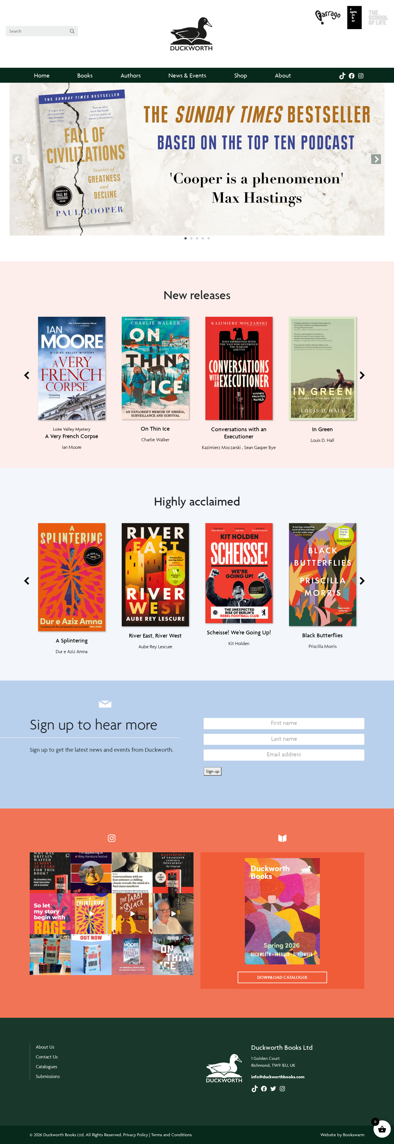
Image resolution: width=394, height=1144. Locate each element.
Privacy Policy (135, 1134)
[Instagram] (360, 75)
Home (42, 75)
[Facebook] (351, 75)
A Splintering (72, 640)
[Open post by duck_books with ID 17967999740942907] (132, 913)
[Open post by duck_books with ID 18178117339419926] (91, 872)
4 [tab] (202, 240)
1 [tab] (185, 240)
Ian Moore (71, 447)
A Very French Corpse (71, 436)
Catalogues (46, 1066)
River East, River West (155, 635)
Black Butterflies (322, 635)
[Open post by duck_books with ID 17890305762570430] (173, 954)
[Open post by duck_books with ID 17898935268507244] (173, 913)
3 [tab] (197, 240)
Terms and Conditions (171, 1134)
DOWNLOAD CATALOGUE (282, 977)
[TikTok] (342, 75)
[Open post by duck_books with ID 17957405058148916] (132, 954)
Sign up (212, 771)
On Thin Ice (155, 428)
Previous (17, 159)
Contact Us (47, 1057)
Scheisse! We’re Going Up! (239, 632)
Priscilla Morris (323, 646)
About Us (45, 1047)
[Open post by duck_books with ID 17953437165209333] (132, 872)
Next (376, 159)
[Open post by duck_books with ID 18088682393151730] (91, 913)
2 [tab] (191, 240)
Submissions (48, 1076)
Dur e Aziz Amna (71, 651)
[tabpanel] (197, 159)
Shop (240, 75)
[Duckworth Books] (191, 28)
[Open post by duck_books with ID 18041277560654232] (50, 913)
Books (85, 75)
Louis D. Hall (322, 440)
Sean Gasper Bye (260, 447)
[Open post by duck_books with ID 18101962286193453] (50, 872)
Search (73, 31)
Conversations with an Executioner (239, 433)
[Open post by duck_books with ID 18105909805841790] (91, 954)
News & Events (187, 75)
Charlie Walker (155, 439)
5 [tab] (208, 240)
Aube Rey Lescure (155, 646)
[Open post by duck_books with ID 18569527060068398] (50, 954)
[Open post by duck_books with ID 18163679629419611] (173, 872)
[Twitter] (273, 1088)
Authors (131, 75)
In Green (322, 429)
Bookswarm (353, 1134)
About (283, 75)
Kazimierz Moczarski (221, 447)
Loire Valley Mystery (71, 429)
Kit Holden (238, 643)
